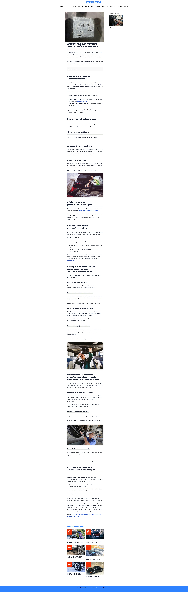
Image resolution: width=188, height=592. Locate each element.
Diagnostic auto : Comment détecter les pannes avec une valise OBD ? (116, 28)
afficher (75, 69)
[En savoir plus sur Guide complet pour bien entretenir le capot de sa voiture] (76, 534)
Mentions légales (107, 587)
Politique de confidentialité (97, 587)
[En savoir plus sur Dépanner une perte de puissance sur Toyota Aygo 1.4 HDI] (95, 534)
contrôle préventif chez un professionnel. (88, 210)
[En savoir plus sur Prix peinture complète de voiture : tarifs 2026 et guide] (95, 550)
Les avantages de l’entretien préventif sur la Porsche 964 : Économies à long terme (93, 578)
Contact (90, 587)
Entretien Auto (70, 49)
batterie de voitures (82, 101)
